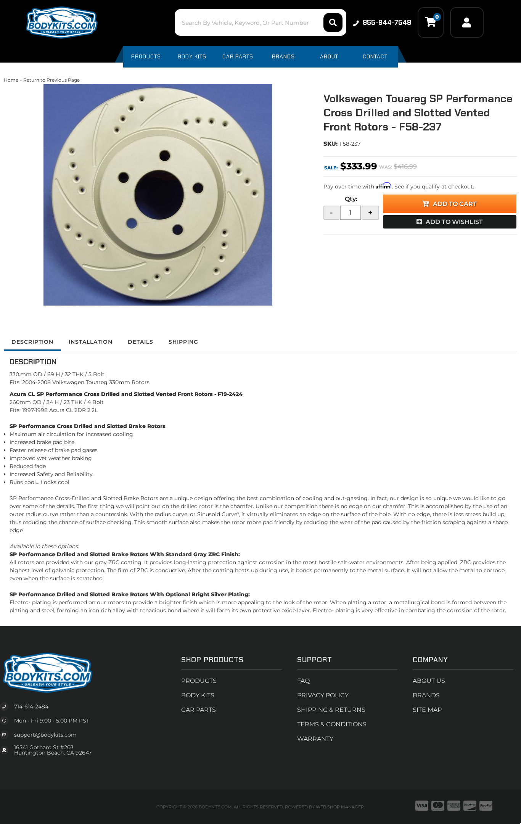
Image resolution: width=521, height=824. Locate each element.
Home (11, 80)
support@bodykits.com (45, 734)
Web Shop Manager (340, 807)
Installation (91, 341)
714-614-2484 (31, 706)
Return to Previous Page (51, 80)
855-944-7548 (387, 22)
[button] (260, 22)
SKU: (330, 143)
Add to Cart (455, 204)
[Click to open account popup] (467, 22)
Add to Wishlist (454, 221)
